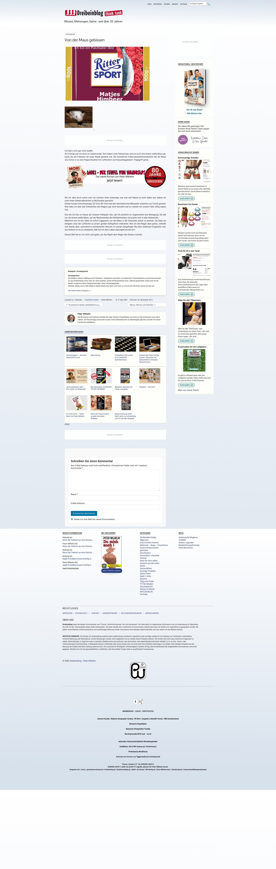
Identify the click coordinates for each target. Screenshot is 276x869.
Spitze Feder (145, 574)
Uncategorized (146, 586)
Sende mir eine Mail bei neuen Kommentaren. (94, 519)
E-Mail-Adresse (78, 503)
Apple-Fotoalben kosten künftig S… (77, 559)
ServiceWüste (146, 568)
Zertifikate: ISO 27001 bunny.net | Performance (138, 747)
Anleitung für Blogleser (188, 537)
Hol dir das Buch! (194, 109)
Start (149, 4)
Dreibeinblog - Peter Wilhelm (83, 661)
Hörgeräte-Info (75, 770)
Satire (142, 566)
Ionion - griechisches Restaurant (92, 770)
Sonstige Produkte (148, 571)
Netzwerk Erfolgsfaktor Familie (138, 729)
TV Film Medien (146, 584)
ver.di (149, 734)
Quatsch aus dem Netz (149, 563)
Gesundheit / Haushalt (149, 555)
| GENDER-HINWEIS (150, 613)
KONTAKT (95, 613)
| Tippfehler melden (91, 300)
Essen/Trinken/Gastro (149, 548)
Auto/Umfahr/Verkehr (149, 543)
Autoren (175, 4)
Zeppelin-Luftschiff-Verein (152, 719)
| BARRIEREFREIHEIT (109, 613)
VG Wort (137, 719)
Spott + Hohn (145, 576)
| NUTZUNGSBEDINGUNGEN (130, 613)
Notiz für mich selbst (149, 561)
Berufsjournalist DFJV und (135, 734)
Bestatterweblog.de (123, 770)
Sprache (143, 579)
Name (74, 494)
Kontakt (167, 4)
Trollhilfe (182, 540)
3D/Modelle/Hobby (148, 537)
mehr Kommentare (71, 569)
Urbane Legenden (186, 543)
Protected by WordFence (138, 752)
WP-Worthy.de (150, 770)
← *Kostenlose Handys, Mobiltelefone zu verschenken (83, 305)
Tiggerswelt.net (142, 757)
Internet (143, 558)
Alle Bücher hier (194, 113)
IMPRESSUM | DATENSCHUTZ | (76, 613)
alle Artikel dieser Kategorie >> (79, 291)
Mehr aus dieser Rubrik (188, 390)
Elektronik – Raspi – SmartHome (154, 545)
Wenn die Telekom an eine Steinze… (78, 540)
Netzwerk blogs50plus (138, 724)
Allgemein (144, 540)
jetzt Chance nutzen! (112, 571)
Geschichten (145, 553)
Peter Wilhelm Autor (163, 770)
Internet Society (103, 719)
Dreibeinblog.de (110, 770)
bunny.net (156, 757)
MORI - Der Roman (138, 770)
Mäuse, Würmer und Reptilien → (142, 305)
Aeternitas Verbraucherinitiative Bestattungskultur (138, 742)
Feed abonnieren (186, 548)
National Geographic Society (122, 719)
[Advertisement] (115, 140)
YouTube (183, 4)
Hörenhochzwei (177, 770)
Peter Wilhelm (84, 314)
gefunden (144, 550)
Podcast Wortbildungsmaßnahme (195, 770)
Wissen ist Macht (147, 589)
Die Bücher (158, 4)
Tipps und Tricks (147, 581)
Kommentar (77, 468)
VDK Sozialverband (171, 719)
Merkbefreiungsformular (189, 545)
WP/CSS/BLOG (146, 592)
